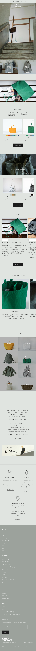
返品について (5, 569)
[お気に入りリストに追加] (5, 131)
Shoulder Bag (27, 343)
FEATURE (4, 577)
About (3, 606)
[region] (18, 31)
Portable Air (7, 197)
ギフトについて (6, 572)
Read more (5, 255)
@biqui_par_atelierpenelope (21, 646)
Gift (9, 384)
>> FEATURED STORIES (18, 169)
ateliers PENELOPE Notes (9, 580)
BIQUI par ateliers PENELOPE (10, 614)
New (3, 535)
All (2, 532)
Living (27, 371)
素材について (5, 559)
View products (9, 72)
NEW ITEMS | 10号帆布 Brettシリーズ (11, 242)
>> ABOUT (18, 438)
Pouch (27, 357)
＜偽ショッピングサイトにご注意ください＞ (18, 1)
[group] (18, 91)
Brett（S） (7, 138)
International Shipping (8, 567)
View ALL (18, 145)
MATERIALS (10, 490)
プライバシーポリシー (8, 596)
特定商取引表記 (6, 598)
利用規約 (4, 593)
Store (3, 609)
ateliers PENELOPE (7, 612)
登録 (5, 632)
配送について (5, 561)
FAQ (3, 582)
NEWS (5, 240)
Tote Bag (9, 343)
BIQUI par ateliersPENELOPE (23, 114)
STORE (19, 519)
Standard (27, 384)
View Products (15, 322)
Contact (4, 585)
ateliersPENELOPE (11, 114)
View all (18, 264)
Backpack (9, 357)
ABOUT (28, 491)
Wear (9, 371)
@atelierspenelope (7, 646)
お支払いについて (7, 564)
